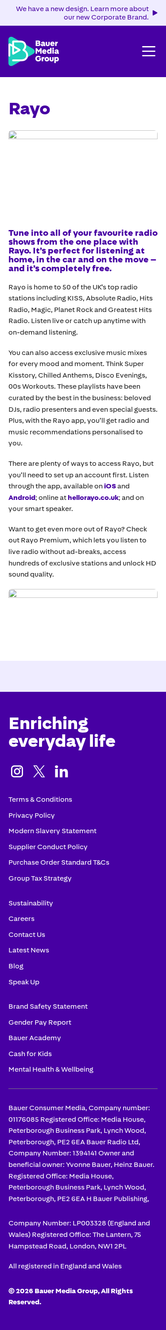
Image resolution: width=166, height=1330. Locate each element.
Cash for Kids (30, 1053)
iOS (110, 486)
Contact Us (26, 934)
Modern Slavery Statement (52, 831)
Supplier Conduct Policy (48, 846)
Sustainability (30, 903)
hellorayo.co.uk (93, 497)
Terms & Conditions (40, 799)
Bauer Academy (34, 1037)
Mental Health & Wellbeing (50, 1069)
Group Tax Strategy (40, 878)
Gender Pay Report (39, 1022)
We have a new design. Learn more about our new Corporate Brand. (82, 12)
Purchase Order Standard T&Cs (58, 862)
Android (21, 497)
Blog (15, 966)
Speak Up (23, 982)
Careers (21, 918)
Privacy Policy (31, 815)
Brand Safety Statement (48, 1006)
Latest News (28, 950)
